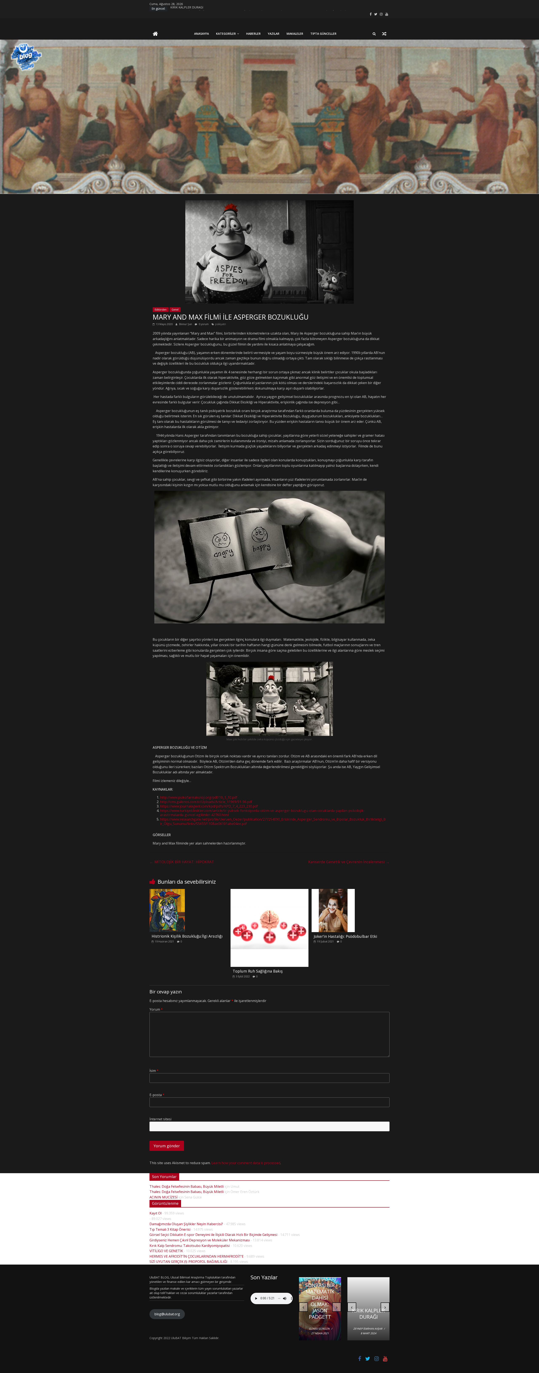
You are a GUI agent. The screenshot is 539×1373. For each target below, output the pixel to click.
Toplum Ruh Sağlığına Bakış (258, 971)
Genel (175, 309)
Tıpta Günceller (323, 34)
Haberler (253, 34)
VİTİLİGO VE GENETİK (166, 1251)
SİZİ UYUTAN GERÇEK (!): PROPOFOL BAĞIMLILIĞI (188, 1261)
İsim (154, 1070)
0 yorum (203, 324)
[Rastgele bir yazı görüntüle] (384, 34)
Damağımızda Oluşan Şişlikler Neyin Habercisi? (186, 1224)
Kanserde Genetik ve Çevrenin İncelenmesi (349, 861)
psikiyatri (220, 324)
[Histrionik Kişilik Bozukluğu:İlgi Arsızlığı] (167, 891)
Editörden (161, 309)
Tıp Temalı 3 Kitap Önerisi (169, 1229)
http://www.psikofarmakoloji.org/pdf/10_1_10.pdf (198, 797)
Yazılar (273, 34)
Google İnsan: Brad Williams (321, 1313)
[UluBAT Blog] (155, 34)
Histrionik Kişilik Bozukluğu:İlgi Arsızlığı (187, 936)
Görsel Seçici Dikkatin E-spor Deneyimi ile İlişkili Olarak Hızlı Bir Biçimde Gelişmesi (213, 1234)
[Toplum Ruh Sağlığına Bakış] (270, 891)
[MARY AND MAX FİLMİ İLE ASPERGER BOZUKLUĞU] (269, 202)
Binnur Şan (186, 324)
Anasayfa (201, 34)
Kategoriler (226, 34)
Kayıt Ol (155, 1213)
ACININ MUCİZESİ (163, 1197)
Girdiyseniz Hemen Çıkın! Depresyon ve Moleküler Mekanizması (199, 1240)
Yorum (156, 1009)
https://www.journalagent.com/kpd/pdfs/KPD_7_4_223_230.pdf (209, 806)
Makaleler (295, 34)
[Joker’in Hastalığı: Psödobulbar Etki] (333, 891)
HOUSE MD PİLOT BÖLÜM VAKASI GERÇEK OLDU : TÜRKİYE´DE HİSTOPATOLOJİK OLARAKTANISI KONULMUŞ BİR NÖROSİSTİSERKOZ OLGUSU (368, 1283)
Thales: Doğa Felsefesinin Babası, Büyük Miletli (186, 1186)
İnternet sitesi (160, 1119)
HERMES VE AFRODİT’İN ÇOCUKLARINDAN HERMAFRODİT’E (196, 1256)
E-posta (156, 1095)
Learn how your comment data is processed (245, 1163)
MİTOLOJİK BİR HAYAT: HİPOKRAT (181, 861)
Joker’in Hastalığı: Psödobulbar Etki (345, 936)
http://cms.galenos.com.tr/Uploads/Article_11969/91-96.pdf (206, 801)
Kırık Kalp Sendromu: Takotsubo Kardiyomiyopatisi (189, 1245)
